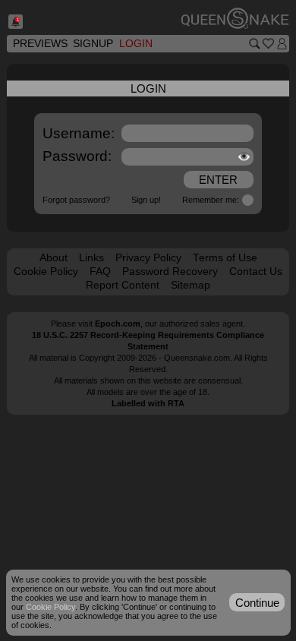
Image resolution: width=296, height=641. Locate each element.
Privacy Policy (148, 258)
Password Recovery (170, 271)
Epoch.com (117, 323)
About (53, 258)
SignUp (93, 43)
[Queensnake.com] (235, 19)
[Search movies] (254, 43)
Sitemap (190, 285)
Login (136, 43)
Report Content (122, 285)
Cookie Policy (46, 271)
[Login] (282, 43)
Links (91, 258)
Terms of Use (225, 258)
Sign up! (146, 199)
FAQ (100, 271)
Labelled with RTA (148, 403)
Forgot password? (76, 199)
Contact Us (255, 271)
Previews (40, 43)
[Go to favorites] (268, 43)
